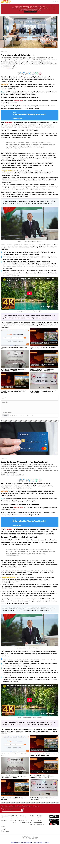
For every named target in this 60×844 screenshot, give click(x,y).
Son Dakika (13, 822)
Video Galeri (40, 818)
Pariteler (32, 824)
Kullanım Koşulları (40, 842)
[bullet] (23, 415)
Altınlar (32, 816)
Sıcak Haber (40, 824)
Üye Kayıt (3, 829)
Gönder (5, 415)
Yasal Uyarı (46, 842)
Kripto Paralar (33, 822)
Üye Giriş (3, 826)
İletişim (18, 842)
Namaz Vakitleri (24, 818)
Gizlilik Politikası (24, 842)
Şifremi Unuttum (5, 831)
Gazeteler (39, 822)
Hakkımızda (13, 842)
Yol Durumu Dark (5, 818)
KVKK (34, 842)
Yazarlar (39, 820)
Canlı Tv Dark (13, 816)
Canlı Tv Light (4, 820)
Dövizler (32, 818)
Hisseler (32, 820)
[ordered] (21, 415)
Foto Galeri (40, 816)
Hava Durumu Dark (5, 816)
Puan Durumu (23, 820)
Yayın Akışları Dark (15, 818)
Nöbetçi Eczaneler (15, 820)
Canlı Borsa (23, 816)
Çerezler (30, 842)
